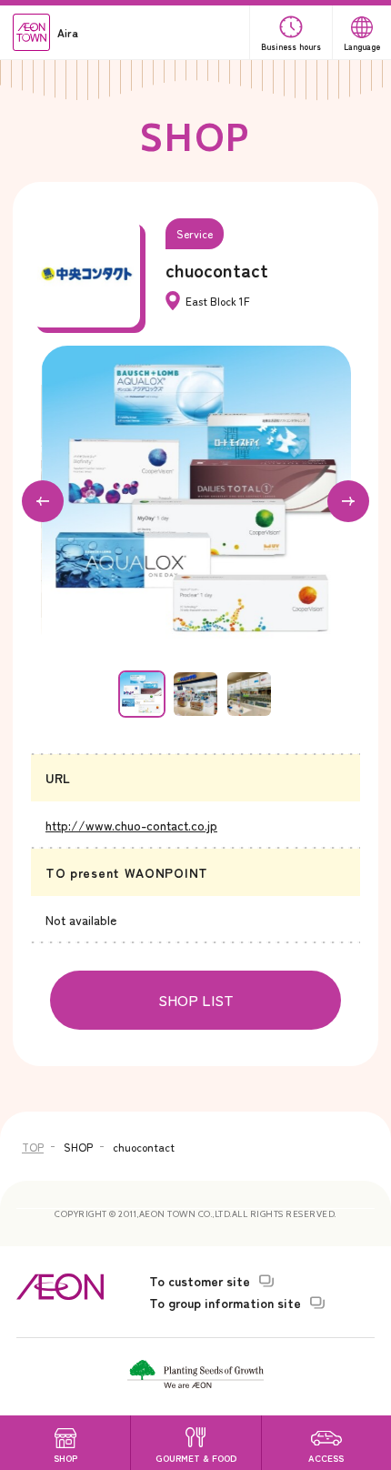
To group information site (225, 1302)
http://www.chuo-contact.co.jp (131, 825)
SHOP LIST (196, 1000)
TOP (33, 1146)
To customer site (199, 1281)
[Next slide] (348, 501)
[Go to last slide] (43, 501)
